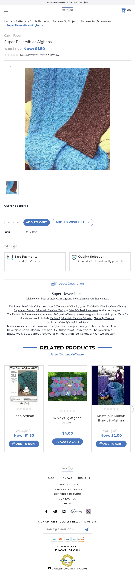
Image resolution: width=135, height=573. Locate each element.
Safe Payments (25, 256)
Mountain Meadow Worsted (76, 318)
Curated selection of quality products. (101, 261)
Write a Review (49, 55)
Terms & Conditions (67, 489)
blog (51, 478)
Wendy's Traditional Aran (83, 310)
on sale (67, 478)
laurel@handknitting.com (69, 568)
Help (67, 503)
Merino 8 (55, 318)
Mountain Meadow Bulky (50, 310)
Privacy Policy (67, 484)
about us (84, 478)
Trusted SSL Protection (28, 261)
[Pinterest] (14, 246)
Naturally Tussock (104, 318)
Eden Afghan (24, 416)
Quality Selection (91, 256)
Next (132, 409)
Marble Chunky (100, 306)
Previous (2, 409)
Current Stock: (16, 205)
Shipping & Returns (67, 494)
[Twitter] (6, 246)
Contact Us (67, 498)
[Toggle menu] (17, 10)
